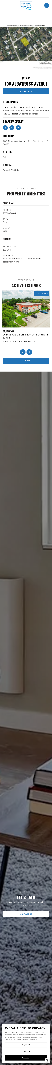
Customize (26, 1051)
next (29, 352)
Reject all (26, 1045)
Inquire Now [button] (26, 91)
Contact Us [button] (26, 914)
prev (23, 352)
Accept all (26, 1058)
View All (26, 361)
